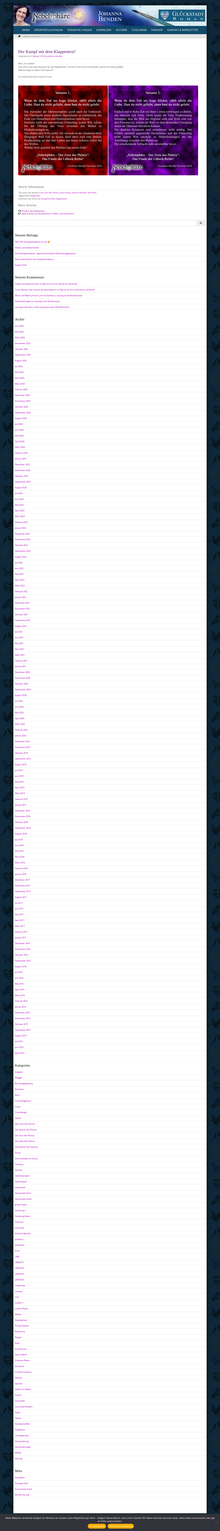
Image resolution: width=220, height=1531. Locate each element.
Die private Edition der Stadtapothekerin (34, 259)
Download (103, 30)
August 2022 (21, 556)
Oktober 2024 (21, 406)
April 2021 (19, 649)
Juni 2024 (19, 429)
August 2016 (21, 966)
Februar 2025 (21, 389)
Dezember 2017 (22, 879)
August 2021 (21, 626)
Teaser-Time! (21, 265)
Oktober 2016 (21, 954)
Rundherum (21, 1348)
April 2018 (19, 856)
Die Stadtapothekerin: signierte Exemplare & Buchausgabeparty (45, 253)
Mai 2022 (19, 574)
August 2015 (21, 1035)
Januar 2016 (20, 1006)
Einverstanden (96, 1526)
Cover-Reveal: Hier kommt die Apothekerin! (35, 289)
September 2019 (23, 758)
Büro (17, 1095)
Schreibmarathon (23, 1372)
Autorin (121, 30)
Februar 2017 (21, 931)
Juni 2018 (19, 845)
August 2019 (21, 764)
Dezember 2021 (22, 602)
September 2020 (23, 689)
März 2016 (20, 995)
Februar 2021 (21, 660)
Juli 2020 (19, 701)
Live (17, 1296)
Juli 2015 (19, 1041)
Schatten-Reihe (22, 1360)
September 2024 (23, 412)
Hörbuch (19, 1222)
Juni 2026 (19, 325)
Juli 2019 (19, 770)
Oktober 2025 (21, 349)
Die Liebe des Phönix (25, 1141)
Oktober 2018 (21, 822)
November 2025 (22, 343)
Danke (18, 1118)
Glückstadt (20, 1187)
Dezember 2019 (22, 741)
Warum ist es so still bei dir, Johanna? (59, 283)
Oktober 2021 (21, 614)
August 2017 (21, 897)
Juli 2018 (19, 839)
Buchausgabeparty (24, 1083)
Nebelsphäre (21, 1320)
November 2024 (22, 401)
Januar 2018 (20, 874)
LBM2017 (19, 1262)
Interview (19, 1227)
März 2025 (20, 383)
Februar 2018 (21, 868)
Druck (18, 1152)
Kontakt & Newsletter (182, 30)
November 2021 (22, 608)
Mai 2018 (19, 851)
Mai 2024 (19, 435)
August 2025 (21, 360)
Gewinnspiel (21, 1181)
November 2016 (22, 949)
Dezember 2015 (22, 1012)
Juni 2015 (19, 1047)
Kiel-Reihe (91, 192)
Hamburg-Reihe (22, 1216)
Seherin (18, 1377)
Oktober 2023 (21, 476)
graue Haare (65, 192)
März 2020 (20, 724)
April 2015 (19, 1053)
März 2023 (20, 516)
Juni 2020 (19, 706)
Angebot (19, 1072)
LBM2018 (19, 1268)
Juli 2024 (19, 424)
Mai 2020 (19, 712)
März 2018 (20, 862)
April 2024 (19, 441)
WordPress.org (22, 1494)
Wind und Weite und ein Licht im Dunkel (34, 295)
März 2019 (20, 793)
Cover (18, 1106)
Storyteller (20, 1400)
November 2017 (22, 885)
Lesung (18, 1291)
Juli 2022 (19, 562)
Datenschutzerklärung (120, 1526)
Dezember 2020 (22, 672)
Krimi (17, 1250)
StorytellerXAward (23, 1406)
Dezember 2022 (22, 533)
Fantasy (19, 1170)
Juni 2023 (19, 499)
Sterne (18, 1395)
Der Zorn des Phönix (49, 192)
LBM (17, 1256)
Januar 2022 (20, 597)
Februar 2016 (21, 1001)
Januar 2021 (20, 666)
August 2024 (21, 418)
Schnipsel (19, 1366)
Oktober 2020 (21, 683)
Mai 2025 (19, 372)
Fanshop (157, 30)
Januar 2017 (20, 937)
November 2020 (22, 677)
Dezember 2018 (22, 810)
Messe (18, 1314)
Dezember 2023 (22, 464)
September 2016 (23, 960)
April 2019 (19, 787)
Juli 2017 (19, 903)
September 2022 (23, 551)
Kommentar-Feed (23, 1489)
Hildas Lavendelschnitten (27, 247)
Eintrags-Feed (21, 1483)
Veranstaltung (22, 1441)
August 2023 (21, 487)
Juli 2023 (19, 493)
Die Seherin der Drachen (26, 1146)
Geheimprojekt (22, 1175)
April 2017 (19, 920)
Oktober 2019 (21, 753)
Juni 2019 (19, 776)
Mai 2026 (19, 331)
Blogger (18, 1077)
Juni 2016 (19, 977)
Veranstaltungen (79, 30)
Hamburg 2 (20, 1210)
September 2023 (23, 481)
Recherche (20, 1331)
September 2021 (23, 620)
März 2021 (20, 654)
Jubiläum (19, 1239)
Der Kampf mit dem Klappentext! (52, 198)
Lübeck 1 (19, 1302)
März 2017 (20, 926)
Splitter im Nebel (23, 1389)
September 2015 (23, 1030)
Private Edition (22, 1325)
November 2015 (22, 1018)
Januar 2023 (20, 527)
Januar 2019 (20, 804)
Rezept (18, 1337)
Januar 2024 (20, 458)
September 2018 (23, 827)
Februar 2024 (21, 452)
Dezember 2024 (22, 395)
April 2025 (19, 378)
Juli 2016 (19, 972)
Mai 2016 (19, 983)
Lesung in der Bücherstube (69, 295)
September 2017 (23, 891)
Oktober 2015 (21, 1024)
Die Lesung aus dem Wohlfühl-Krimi (52, 307)
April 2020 (19, 718)
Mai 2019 (19, 781)
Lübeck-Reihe (21, 1308)
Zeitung (18, 1458)
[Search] (200, 223)
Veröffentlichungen (48, 30)
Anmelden (20, 1477)
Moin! (26, 30)
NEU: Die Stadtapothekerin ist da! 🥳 (32, 241)
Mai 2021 (19, 643)
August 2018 (21, 833)
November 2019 (22, 747)
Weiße (18, 1452)
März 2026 (20, 337)
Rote (17, 1343)
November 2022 (22, 539)
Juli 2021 (19, 631)
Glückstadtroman (23, 1199)
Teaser (18, 1418)
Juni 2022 (19, 568)
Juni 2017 (19, 908)
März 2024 (20, 447)
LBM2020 (19, 1279)
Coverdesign (21, 1112)
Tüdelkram (139, 30)
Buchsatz (19, 1089)
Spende (18, 1383)
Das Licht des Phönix (25, 1123)
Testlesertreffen (22, 1423)
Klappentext (34, 195)
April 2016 (19, 989)
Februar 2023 (21, 522)
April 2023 (19, 510)
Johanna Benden (55, 56)
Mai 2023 (19, 504)
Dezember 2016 (22, 943)
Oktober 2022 (21, 545)
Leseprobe (20, 1285)
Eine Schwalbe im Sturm (26, 1158)
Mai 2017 (19, 914)
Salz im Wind (21, 1354)
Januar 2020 (20, 735)
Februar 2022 (21, 591)
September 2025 (23, 354)
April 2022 (19, 579)
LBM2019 (19, 1273)
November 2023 (22, 470)
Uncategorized (22, 1435)
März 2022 (20, 585)
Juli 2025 (19, 366)
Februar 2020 (21, 729)
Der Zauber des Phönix (26, 1129)
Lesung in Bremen (23, 307)
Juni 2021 (19, 637)
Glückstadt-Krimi (23, 1193)
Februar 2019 (21, 799)
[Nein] (216, 1522)
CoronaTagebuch (23, 1100)
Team (17, 1412)
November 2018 (22, 816)
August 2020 (21, 695)
